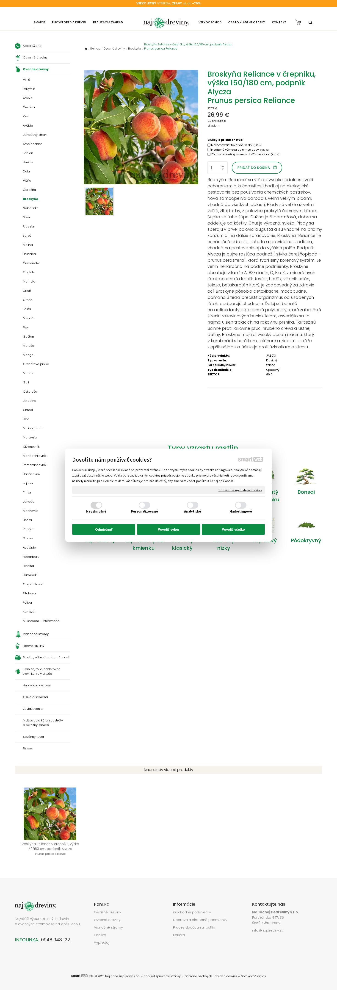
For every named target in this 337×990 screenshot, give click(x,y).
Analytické (192, 511)
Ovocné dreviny (107, 919)
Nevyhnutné (96, 511)
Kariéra (179, 934)
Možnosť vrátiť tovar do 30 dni (236, 145)
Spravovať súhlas (253, 976)
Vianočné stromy (108, 927)
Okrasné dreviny (107, 912)
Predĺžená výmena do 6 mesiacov (240, 150)
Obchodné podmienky (192, 912)
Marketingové (240, 511)
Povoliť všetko (233, 529)
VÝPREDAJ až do (168, 3)
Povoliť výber (168, 529)
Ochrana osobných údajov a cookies (240, 489)
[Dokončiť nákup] (298, 22)
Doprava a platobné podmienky (200, 919)
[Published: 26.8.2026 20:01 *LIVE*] (91, 976)
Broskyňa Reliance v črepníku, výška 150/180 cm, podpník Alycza (50, 849)
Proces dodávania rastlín (194, 927)
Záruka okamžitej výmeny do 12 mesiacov (245, 154)
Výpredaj (101, 942)
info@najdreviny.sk (267, 930)
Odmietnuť (104, 529)
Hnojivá (100, 934)
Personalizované (144, 511)
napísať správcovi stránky (162, 976)
